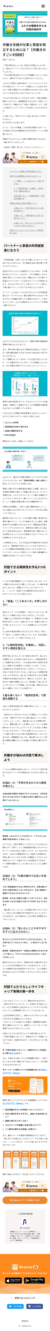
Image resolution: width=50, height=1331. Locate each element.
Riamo (8, 6)
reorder (43, 6)
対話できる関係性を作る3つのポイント (25, 176)
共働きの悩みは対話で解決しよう (23, 203)
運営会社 (25, 1321)
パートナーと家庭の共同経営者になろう (26, 171)
